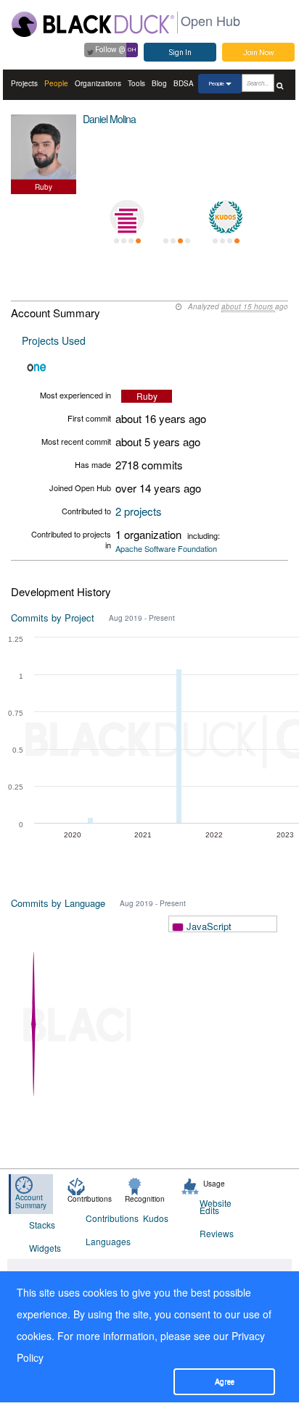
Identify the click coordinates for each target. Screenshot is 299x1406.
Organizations (98, 83)
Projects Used (54, 340)
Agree (224, 1382)
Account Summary (30, 1201)
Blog (159, 83)
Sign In (180, 53)
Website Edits (216, 1206)
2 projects (138, 511)
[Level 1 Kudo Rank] (225, 217)
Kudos (155, 1218)
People (56, 83)
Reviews (217, 1233)
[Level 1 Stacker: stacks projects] (127, 217)
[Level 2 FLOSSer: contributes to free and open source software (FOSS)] (176, 217)
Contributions (105, 1218)
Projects (24, 83)
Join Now (258, 53)
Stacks (42, 1224)
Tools (136, 83)
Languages (105, 1241)
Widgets (45, 1248)
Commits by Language (58, 903)
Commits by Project (52, 617)
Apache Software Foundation (166, 548)
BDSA (183, 83)
